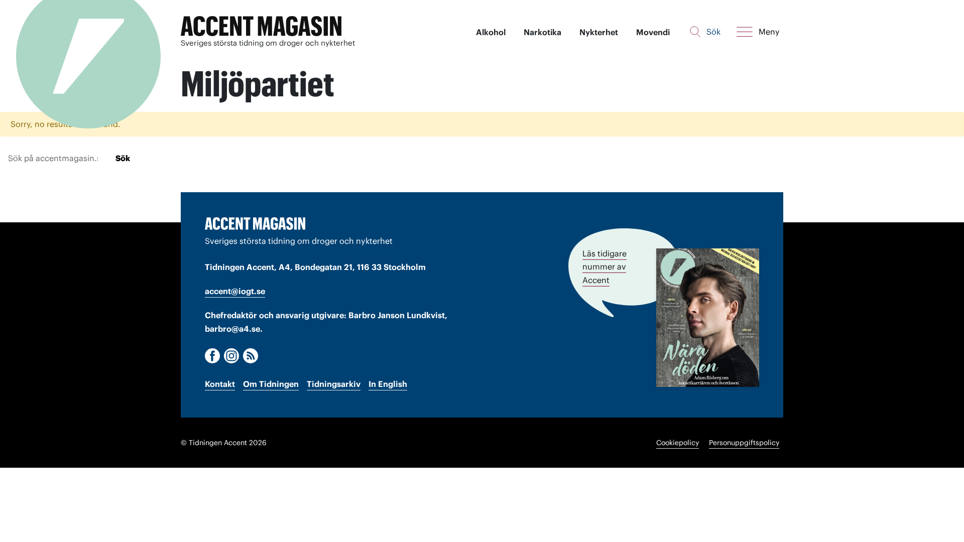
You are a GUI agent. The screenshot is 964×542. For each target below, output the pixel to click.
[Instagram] (231, 355)
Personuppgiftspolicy (744, 442)
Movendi (653, 32)
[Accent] (255, 223)
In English (388, 384)
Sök (122, 158)
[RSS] (250, 355)
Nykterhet (598, 32)
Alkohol (491, 32)
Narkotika (542, 32)
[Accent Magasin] (261, 26)
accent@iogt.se (235, 291)
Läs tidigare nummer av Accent (604, 266)
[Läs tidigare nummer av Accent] (707, 317)
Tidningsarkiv (333, 384)
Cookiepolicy (677, 442)
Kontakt (220, 384)
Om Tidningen (271, 384)
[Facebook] (212, 355)
